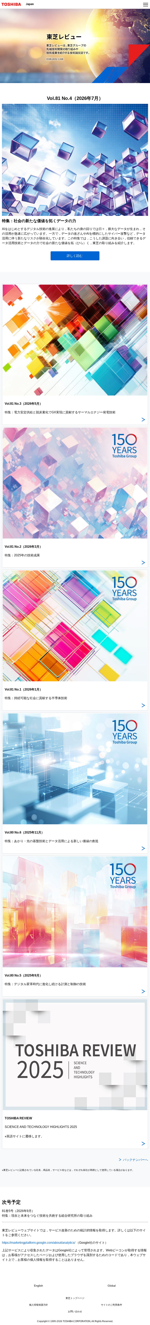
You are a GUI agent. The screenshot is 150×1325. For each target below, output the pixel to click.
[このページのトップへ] (142, 1319)
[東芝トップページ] (13, 4)
